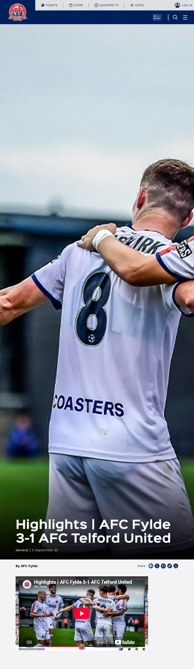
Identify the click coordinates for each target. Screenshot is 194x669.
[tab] (49, 5)
